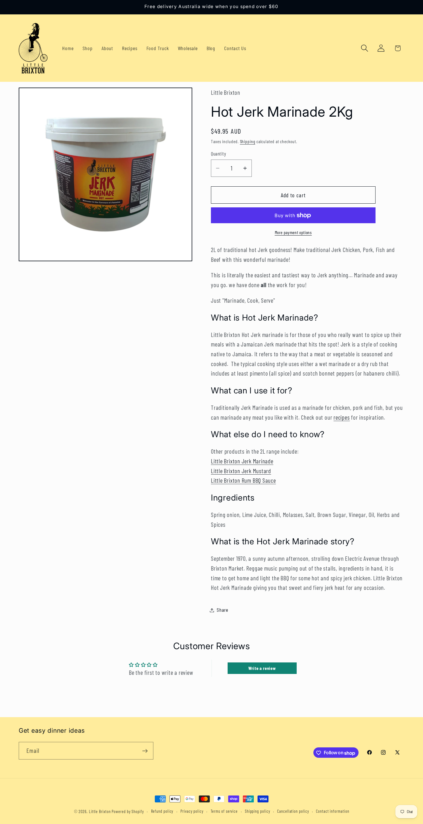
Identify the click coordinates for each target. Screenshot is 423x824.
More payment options (293, 232)
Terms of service (224, 811)
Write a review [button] (262, 668)
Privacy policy (191, 811)
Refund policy (162, 811)
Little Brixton (100, 811)
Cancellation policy (293, 811)
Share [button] (222, 610)
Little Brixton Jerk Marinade (242, 461)
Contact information (332, 811)
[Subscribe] (145, 751)
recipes (342, 417)
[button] (365, 48)
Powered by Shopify (128, 811)
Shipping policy (257, 811)
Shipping (247, 141)
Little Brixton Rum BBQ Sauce (243, 480)
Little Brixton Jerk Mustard (241, 470)
